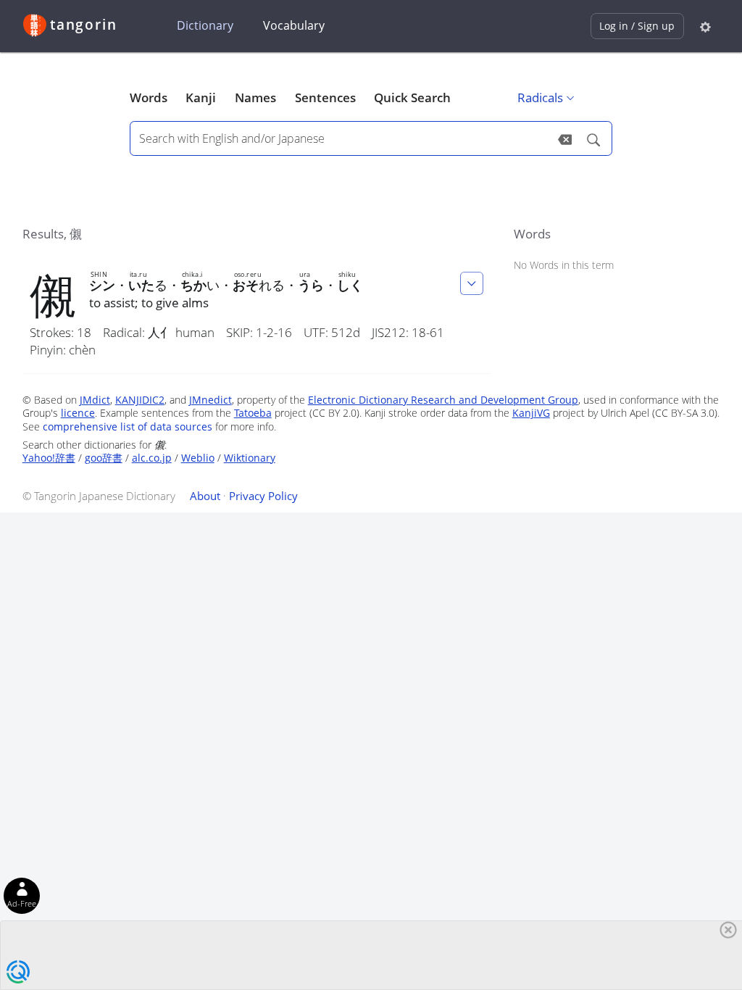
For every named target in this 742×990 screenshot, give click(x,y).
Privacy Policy (263, 495)
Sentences (325, 97)
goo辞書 (103, 458)
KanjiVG (531, 413)
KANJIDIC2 (139, 400)
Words (148, 97)
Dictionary (205, 25)
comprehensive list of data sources (127, 426)
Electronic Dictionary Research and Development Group (443, 400)
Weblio (197, 458)
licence (78, 413)
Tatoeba (253, 413)
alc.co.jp (152, 458)
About (205, 495)
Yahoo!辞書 (48, 458)
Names (255, 97)
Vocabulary (294, 25)
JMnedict (210, 400)
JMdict (95, 400)
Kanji (201, 97)
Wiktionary (249, 458)
